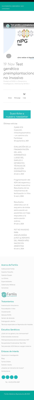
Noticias (18, 84)
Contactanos (5, 371)
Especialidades (6, 281)
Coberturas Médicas (8, 285)
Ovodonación (6, 312)
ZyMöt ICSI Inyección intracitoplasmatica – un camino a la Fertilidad (22, 132)
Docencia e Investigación (9, 355)
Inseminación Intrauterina (9, 305)
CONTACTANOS (6, 8)
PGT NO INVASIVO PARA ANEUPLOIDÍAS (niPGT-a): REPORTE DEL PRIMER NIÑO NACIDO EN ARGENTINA (22, 238)
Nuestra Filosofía (7, 272)
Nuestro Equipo (6, 275)
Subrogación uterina (8, 321)
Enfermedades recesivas (9, 337)
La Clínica (4, 278)
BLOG (22, 6)
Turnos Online (6, 361)
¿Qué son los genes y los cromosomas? (14, 333)
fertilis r (27, 84)
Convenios (4, 288)
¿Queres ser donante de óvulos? (12, 368)
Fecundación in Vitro (8, 308)
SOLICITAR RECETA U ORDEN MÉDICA (11, 6)
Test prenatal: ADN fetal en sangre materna (16, 346)
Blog (3, 358)
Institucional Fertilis (7, 269)
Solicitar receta (6, 365)
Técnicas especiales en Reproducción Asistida (17, 324)
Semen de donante (8, 318)
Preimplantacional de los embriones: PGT (15, 340)
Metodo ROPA (6, 315)
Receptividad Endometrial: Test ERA (13, 343)
